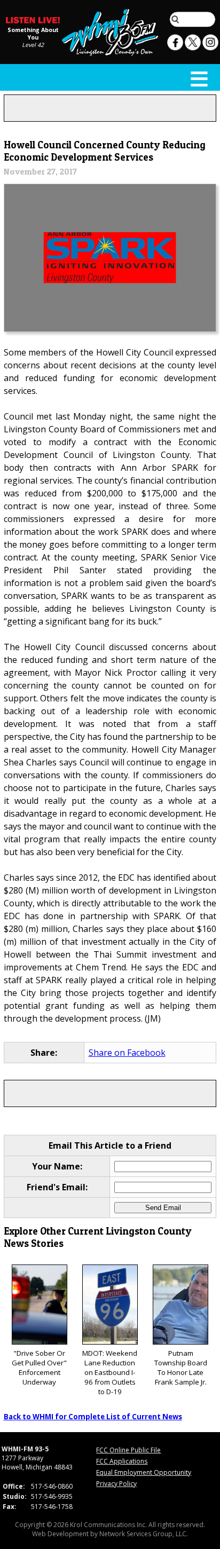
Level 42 (33, 45)
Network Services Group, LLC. (143, 1533)
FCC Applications (121, 1461)
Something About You (33, 33)
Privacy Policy (116, 1483)
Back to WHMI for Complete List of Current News (93, 1416)
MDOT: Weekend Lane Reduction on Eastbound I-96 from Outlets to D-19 (109, 1372)
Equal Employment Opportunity (143, 1472)
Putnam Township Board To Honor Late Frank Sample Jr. (180, 1367)
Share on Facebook (127, 1052)
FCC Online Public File (128, 1450)
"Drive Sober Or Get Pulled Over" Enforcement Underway (39, 1367)
